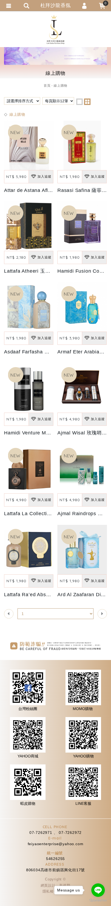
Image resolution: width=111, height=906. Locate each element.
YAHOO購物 (83, 756)
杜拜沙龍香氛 (55, 29)
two (87, 102)
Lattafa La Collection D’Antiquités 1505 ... (53, 513)
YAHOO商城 (28, 756)
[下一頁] (102, 614)
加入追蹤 (44, 176)
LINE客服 (83, 803)
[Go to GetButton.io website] (98, 900)
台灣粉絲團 (27, 709)
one (79, 102)
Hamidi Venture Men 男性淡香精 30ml (48, 433)
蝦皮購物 (27, 803)
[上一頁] (8, 614)
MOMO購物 (83, 709)
